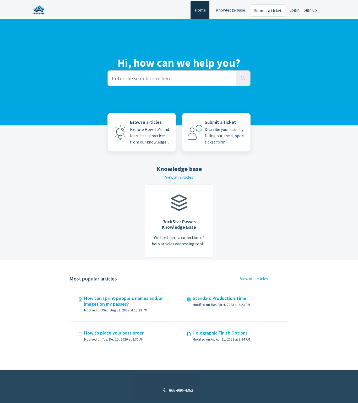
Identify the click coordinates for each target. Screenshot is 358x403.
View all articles (179, 177)
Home (200, 10)
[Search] (243, 78)
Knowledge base (230, 10)
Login (294, 10)
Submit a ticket (268, 10)
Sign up (310, 10)
